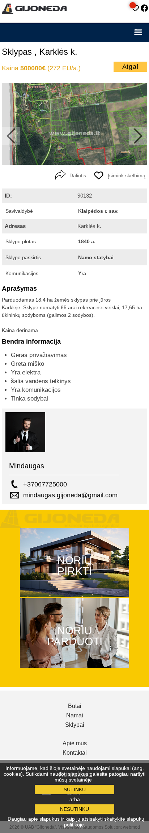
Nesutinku (74, 809)
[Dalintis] (60, 175)
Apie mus (75, 743)
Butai (74, 706)
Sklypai (74, 725)
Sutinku (75, 789)
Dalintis (77, 175)
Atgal (130, 66)
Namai (74, 715)
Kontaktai (75, 753)
